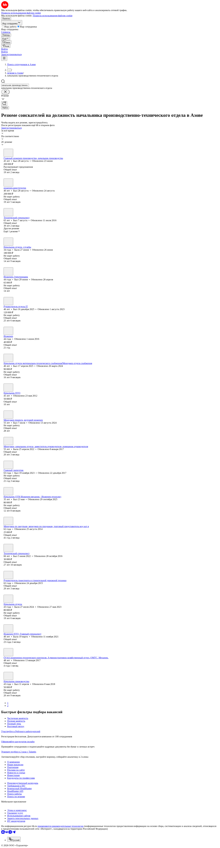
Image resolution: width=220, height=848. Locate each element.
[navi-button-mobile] (4, 58)
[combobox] (15, 85)
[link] (6, 42)
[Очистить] (5, 91)
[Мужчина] (8, 153)
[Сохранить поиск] (4, 103)
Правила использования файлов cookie (52, 15)
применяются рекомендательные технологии (61, 826)
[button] (4, 49)
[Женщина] (8, 242)
